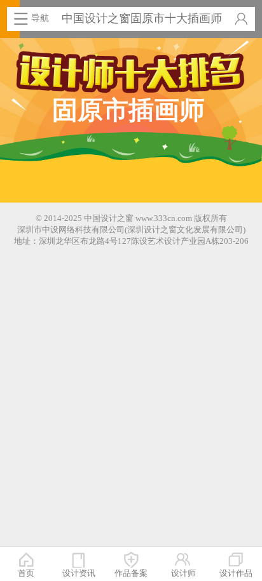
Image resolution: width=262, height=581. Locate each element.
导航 (40, 18)
